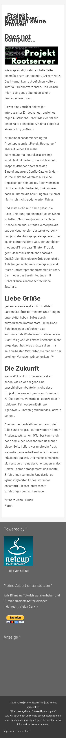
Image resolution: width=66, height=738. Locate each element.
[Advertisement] (31, 667)
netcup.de (49, 711)
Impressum (9, 731)
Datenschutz (23, 731)
